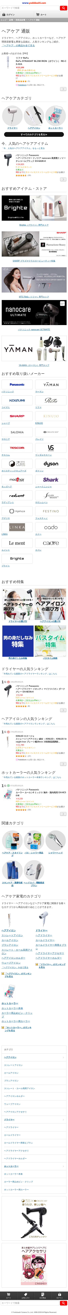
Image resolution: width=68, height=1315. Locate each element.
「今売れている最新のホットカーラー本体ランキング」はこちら (31, 777)
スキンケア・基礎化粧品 (12, 884)
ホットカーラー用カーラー (16, 1021)
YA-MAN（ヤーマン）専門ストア (34, 365)
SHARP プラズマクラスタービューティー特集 (34, 261)
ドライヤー (9, 1119)
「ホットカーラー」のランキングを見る (18, 1029)
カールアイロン (10, 940)
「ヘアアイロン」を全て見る (15, 967)
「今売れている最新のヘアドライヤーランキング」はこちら (29, 674)
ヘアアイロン (10, 1057)
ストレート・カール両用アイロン (19, 1088)
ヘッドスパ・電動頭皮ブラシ (34, 884)
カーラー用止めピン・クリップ (18, 1182)
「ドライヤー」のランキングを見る (52, 965)
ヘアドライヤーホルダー (49, 958)
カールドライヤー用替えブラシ (18, 1143)
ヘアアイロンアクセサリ (15, 1112)
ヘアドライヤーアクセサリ (50, 953)
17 (29, 756)
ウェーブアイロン (11, 962)
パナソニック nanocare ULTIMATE (34, 329)
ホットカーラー (11, 1166)
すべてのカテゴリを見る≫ (34, 134)
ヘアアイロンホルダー (13, 958)
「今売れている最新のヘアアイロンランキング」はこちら (28, 724)
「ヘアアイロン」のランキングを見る (18, 975)
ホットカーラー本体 (12, 1008)
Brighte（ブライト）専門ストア (34, 225)
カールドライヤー (45, 940)
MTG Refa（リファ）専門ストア (34, 297)
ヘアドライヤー (44, 935)
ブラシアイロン (10, 945)
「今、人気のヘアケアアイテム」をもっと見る (23, 148)
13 (29, 175)
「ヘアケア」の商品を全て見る (18, 45)
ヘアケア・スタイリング (12, 854)
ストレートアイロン (12, 935)
